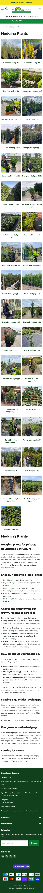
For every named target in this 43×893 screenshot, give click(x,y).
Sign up (34, 843)
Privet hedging (8, 588)
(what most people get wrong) (21, 720)
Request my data (24, 886)
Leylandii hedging (10, 583)
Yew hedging (8, 591)
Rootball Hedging (9, 639)
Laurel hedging (8, 580)
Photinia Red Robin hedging (13, 599)
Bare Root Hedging (22, 647)
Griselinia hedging (10, 593)
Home (3, 27)
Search (15, 886)
